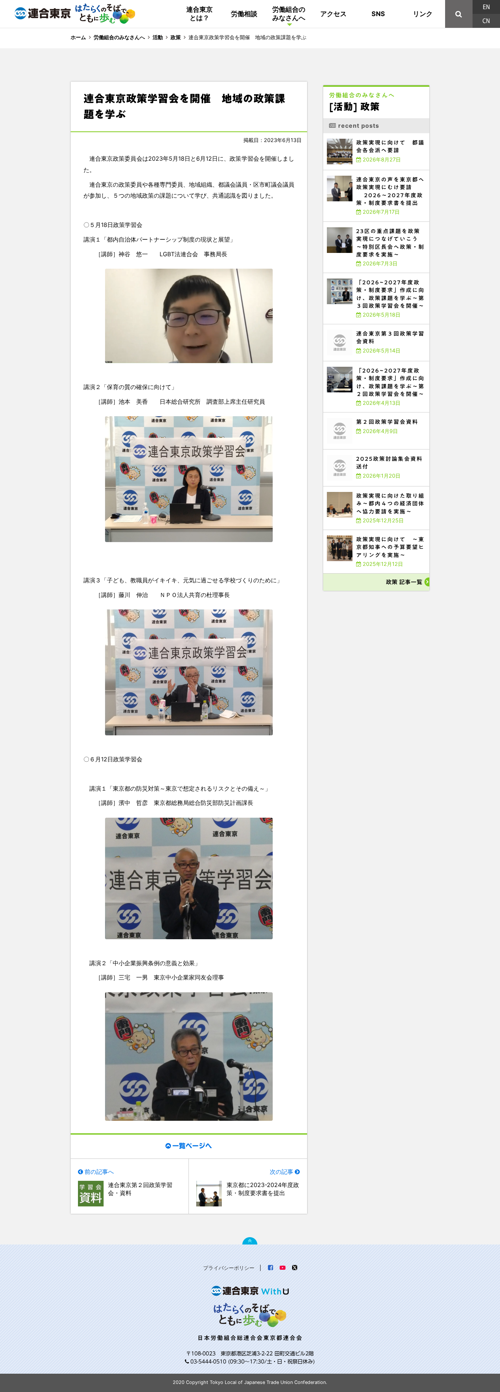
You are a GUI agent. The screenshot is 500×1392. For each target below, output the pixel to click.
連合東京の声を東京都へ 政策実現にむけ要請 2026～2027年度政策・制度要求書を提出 (375, 173)
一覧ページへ (192, 1146)
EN (486, 7)
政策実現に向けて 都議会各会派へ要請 (351, 135)
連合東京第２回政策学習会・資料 (140, 1189)
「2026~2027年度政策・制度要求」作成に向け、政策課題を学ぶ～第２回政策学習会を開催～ (375, 364)
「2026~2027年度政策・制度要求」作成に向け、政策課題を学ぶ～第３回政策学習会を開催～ (375, 276)
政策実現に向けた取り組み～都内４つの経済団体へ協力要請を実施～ (368, 488)
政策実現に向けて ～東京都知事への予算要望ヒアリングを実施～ (367, 531)
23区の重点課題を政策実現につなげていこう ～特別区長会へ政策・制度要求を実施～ (375, 225)
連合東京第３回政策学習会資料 (343, 326)
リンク (423, 14)
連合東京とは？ (199, 13)
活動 (158, 37)
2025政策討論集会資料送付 (341, 451)
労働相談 (244, 14)
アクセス (333, 14)
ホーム (78, 37)
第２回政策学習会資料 (337, 414)
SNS (378, 14)
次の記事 (281, 1171)
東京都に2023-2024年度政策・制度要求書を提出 (263, 1189)
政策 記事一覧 (404, 582)
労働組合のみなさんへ (288, 13)
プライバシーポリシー (228, 1268)
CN (486, 21)
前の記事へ (99, 1171)
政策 (176, 37)
